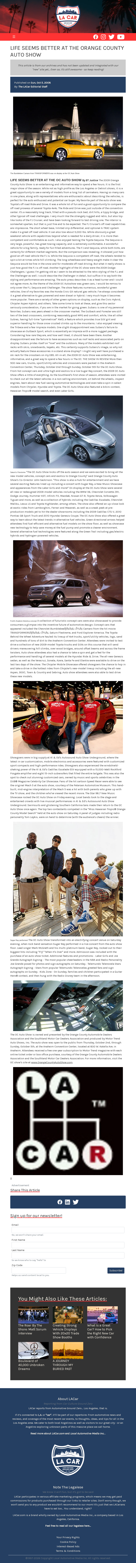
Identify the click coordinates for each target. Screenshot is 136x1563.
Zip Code (17, 1265)
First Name (18, 1239)
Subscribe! (115, 1270)
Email (15, 1224)
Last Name (18, 1250)
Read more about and (67, 1433)
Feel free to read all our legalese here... (68, 1525)
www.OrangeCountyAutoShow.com (51, 1062)
